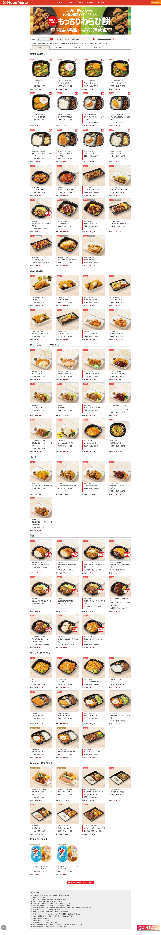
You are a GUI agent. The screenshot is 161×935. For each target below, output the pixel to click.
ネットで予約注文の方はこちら (81, 882)
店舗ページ (77, 43)
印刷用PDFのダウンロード (104, 39)
